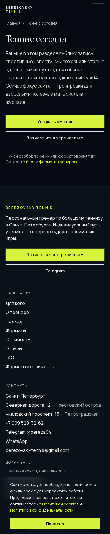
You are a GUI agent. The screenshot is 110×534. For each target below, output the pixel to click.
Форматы (16, 330)
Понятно (55, 523)
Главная (13, 23)
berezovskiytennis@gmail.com (37, 450)
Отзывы (14, 348)
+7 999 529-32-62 (24, 423)
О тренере (17, 312)
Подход (14, 321)
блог (30, 161)
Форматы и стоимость (30, 366)
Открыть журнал (55, 121)
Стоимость (18, 339)
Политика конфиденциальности (36, 471)
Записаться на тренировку (55, 137)
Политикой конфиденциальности (42, 510)
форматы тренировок (60, 161)
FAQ (10, 357)
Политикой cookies (60, 504)
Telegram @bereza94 (28, 432)
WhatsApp (17, 441)
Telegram (55, 270)
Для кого (15, 303)
